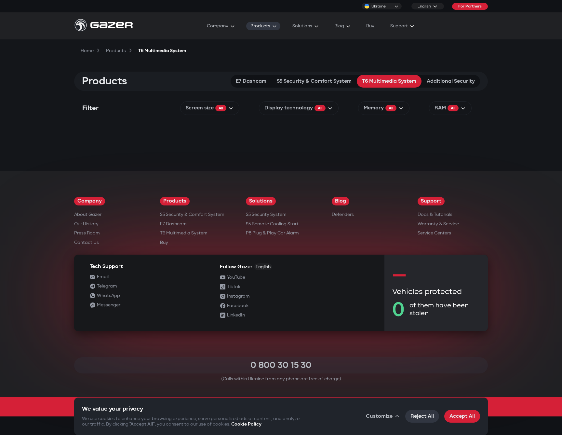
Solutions (261, 201)
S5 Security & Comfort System (314, 81)
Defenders (343, 214)
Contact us (86, 242)
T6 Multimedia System (389, 81)
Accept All (462, 416)
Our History (86, 224)
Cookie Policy (246, 424)
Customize (379, 416)
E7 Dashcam (251, 81)
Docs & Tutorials (435, 214)
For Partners (470, 6)
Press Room (87, 233)
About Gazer (87, 214)
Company (89, 201)
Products (174, 201)
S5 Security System (266, 214)
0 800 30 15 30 (281, 365)
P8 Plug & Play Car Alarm (272, 233)
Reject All (422, 416)
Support (431, 201)
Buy (164, 242)
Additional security (451, 81)
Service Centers (434, 233)
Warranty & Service (438, 224)
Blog (340, 201)
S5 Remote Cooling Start (272, 224)
